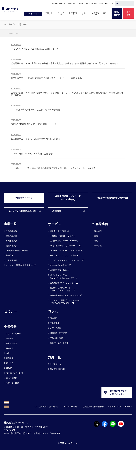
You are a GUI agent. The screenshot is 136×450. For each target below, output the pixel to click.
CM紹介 (9, 368)
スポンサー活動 (12, 383)
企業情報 (10, 326)
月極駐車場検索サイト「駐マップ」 (65, 295)
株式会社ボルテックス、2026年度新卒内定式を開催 (35, 139)
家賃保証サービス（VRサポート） (64, 246)
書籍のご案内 (11, 378)
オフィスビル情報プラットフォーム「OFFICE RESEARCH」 (65, 301)
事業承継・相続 (56, 338)
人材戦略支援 (11, 260)
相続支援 (9, 255)
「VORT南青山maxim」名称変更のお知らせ (32, 153)
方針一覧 (54, 357)
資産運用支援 (11, 246)
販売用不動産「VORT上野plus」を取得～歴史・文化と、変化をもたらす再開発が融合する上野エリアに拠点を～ (64, 63)
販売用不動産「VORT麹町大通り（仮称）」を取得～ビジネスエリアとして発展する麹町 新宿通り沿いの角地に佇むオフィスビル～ (67, 93)
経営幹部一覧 (11, 343)
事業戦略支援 (11, 231)
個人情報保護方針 (57, 369)
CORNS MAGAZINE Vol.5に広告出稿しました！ (34, 124)
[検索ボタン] (117, 3)
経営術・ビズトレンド (59, 343)
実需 (96, 236)
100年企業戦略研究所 (59, 265)
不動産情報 (54, 323)
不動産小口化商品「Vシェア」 (62, 236)
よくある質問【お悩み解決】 (47, 406)
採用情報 (56, 211)
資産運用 (98, 231)
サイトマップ (115, 406)
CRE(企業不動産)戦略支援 (17, 250)
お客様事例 (100, 224)
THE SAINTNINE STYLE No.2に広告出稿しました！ (36, 49)
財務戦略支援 (11, 236)
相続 (96, 241)
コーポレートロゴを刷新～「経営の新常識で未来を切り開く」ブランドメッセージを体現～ (54, 168)
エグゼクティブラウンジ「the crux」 (65, 260)
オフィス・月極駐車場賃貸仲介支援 (21, 265)
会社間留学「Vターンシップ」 (62, 283)
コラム (53, 311)
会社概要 (9, 338)
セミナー (10, 311)
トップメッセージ (13, 334)
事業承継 (98, 246)
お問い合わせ (71, 406)
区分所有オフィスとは (59, 231)
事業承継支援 (11, 241)
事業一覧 (10, 224)
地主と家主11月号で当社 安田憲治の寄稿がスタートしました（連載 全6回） (47, 78)
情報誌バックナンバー (15, 373)
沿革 (8, 353)
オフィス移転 (55, 328)
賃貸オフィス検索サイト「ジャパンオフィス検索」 (61, 289)
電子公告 (9, 363)
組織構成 (9, 348)
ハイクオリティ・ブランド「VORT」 (65, 255)
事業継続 (54, 318)
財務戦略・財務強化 (58, 333)
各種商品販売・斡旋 (58, 270)
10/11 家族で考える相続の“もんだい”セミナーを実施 (35, 109)
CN (112, 3)
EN (106, 3)
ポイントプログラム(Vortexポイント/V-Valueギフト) (63, 276)
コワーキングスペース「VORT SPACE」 (67, 250)
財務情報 (9, 358)
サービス (54, 224)
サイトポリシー (56, 364)
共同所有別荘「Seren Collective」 (64, 241)
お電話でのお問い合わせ (93, 406)
